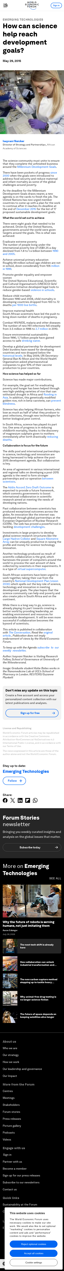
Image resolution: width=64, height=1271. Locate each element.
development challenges (29, 526)
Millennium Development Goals (36, 166)
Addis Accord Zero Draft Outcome (29, 487)
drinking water (31, 340)
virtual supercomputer (31, 569)
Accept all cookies (33, 1253)
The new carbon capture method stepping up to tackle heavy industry (38, 982)
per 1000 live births (24, 305)
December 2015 (26, 209)
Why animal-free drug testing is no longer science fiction (38, 998)
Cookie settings (33, 1262)
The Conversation (19, 632)
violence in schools (42, 290)
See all (55, 878)
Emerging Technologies (23, 19)
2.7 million (41, 328)
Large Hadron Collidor (16, 538)
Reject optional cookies (33, 1244)
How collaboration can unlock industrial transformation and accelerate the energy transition (38, 965)
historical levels (12, 355)
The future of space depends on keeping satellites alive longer (38, 1015)
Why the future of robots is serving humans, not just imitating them (28, 923)
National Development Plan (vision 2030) (30, 582)
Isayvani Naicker (13, 141)
